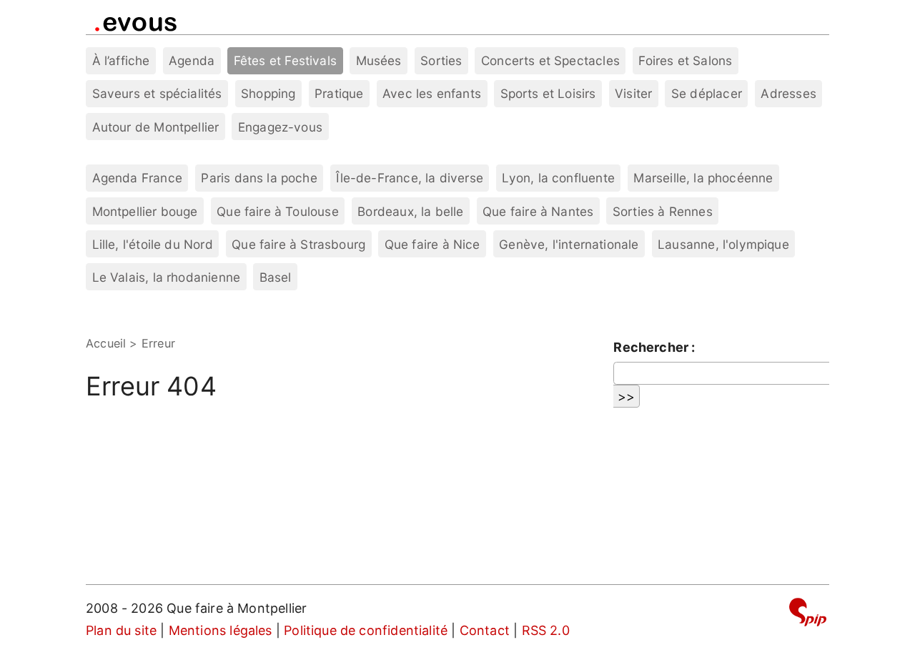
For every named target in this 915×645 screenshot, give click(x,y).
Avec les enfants (431, 93)
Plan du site (121, 630)
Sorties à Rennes (663, 211)
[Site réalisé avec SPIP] (807, 614)
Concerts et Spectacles (550, 60)
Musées (379, 60)
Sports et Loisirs (548, 93)
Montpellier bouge (145, 211)
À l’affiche (121, 60)
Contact (485, 630)
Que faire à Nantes (538, 211)
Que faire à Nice (432, 244)
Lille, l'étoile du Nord (152, 244)
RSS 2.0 (546, 630)
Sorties (441, 60)
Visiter (633, 93)
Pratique (339, 93)
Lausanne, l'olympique (723, 244)
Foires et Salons (685, 60)
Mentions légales (220, 630)
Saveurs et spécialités (157, 93)
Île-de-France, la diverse (409, 177)
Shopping (268, 93)
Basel (275, 277)
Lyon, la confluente (558, 177)
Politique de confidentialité (365, 630)
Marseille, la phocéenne (703, 177)
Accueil (106, 343)
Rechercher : (654, 347)
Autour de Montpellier (155, 126)
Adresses (788, 93)
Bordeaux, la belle (410, 211)
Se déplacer (706, 93)
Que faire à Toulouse (278, 211)
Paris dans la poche (259, 177)
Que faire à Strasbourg (298, 244)
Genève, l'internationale (568, 244)
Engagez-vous (280, 126)
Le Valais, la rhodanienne (166, 277)
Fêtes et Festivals (285, 60)
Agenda (191, 60)
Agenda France (137, 177)
